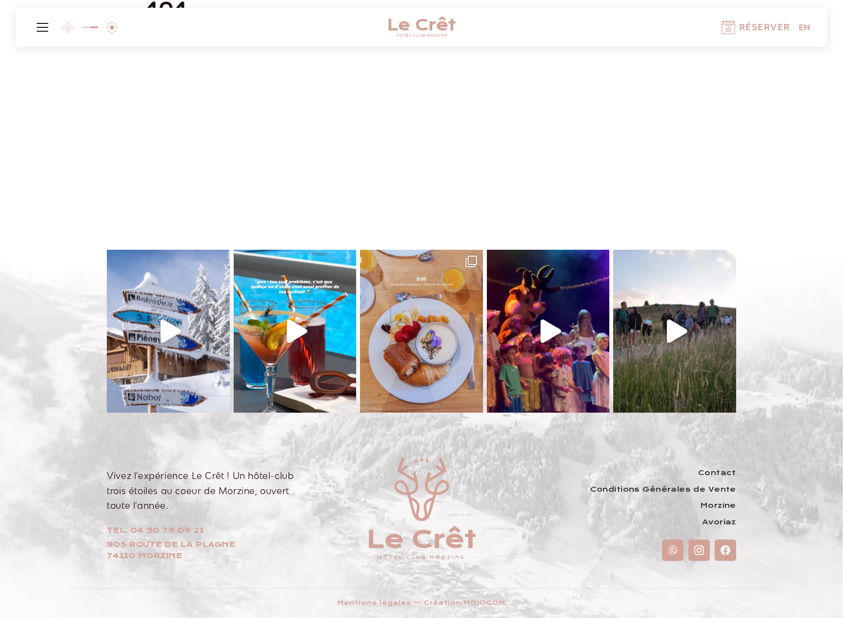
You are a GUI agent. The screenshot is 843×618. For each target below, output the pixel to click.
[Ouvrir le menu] (42, 27)
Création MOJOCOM (464, 603)
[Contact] (672, 550)
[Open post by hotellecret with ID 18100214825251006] (421, 331)
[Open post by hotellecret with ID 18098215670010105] (295, 331)
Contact (717, 472)
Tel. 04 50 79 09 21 (155, 530)
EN (804, 27)
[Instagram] (699, 550)
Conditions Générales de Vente (663, 489)
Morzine (718, 505)
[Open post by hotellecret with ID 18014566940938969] (168, 331)
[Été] (112, 27)
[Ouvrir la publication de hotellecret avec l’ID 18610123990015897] (674, 331)
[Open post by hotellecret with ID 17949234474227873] (548, 331)
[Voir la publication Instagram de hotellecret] (220, 401)
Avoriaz (719, 522)
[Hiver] (68, 27)
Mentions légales (374, 603)
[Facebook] (725, 550)
